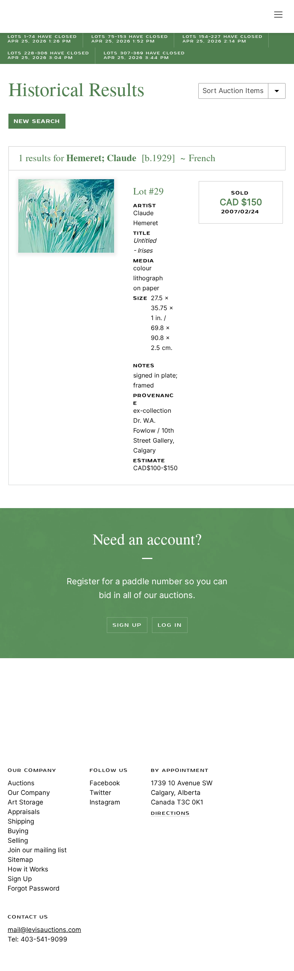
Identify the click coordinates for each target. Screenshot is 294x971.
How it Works (28, 869)
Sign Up (127, 625)
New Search (37, 121)
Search (262, 14)
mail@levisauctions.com (44, 929)
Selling (18, 840)
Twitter (100, 792)
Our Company (29, 792)
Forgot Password (34, 888)
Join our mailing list (37, 850)
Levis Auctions (34, 16)
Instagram (105, 802)
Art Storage (25, 802)
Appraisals (24, 812)
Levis (32, 715)
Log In (170, 625)
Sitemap (20, 859)
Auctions (21, 783)
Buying (18, 831)
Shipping (21, 821)
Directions (170, 813)
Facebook (105, 783)
